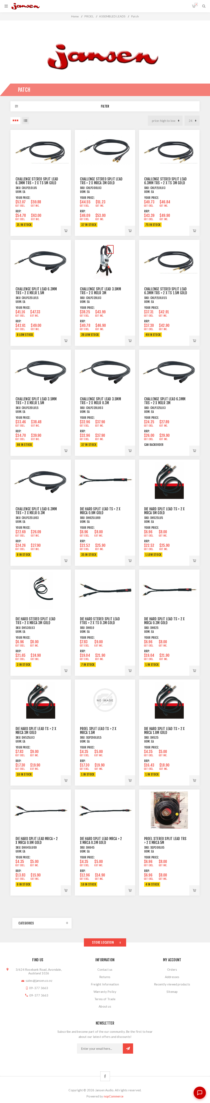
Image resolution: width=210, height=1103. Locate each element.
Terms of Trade (104, 999)
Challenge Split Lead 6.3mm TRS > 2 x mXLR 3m (164, 401)
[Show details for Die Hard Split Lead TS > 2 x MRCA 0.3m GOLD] (169, 590)
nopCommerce (114, 1096)
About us (105, 1006)
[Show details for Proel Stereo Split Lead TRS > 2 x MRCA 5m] (169, 810)
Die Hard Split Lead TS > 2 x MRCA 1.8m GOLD (164, 731)
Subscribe (128, 1048)
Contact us (105, 969)
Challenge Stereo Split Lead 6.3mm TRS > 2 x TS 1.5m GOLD (165, 291)
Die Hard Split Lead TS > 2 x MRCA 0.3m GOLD (164, 621)
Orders (172, 969)
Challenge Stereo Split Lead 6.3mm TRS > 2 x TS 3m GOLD (165, 181)
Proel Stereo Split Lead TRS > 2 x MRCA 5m (165, 841)
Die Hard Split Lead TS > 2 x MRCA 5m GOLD (164, 511)
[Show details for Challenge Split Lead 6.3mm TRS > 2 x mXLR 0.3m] (41, 480)
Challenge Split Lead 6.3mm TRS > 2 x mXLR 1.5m (36, 291)
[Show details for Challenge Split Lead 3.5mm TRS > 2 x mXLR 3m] (105, 260)
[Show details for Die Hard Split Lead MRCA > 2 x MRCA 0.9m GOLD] (41, 810)
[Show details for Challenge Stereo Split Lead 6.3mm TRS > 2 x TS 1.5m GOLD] (169, 260)
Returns (104, 977)
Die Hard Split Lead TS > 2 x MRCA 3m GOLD (36, 731)
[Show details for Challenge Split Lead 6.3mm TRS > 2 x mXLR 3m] (169, 370)
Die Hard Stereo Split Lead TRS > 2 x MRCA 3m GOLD (35, 621)
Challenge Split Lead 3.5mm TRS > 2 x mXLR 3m (100, 291)
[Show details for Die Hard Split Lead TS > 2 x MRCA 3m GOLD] (41, 700)
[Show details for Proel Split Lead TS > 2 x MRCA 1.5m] (105, 700)
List (25, 120)
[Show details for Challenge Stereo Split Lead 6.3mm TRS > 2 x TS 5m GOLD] (41, 150)
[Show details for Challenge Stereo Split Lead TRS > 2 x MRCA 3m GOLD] (105, 150)
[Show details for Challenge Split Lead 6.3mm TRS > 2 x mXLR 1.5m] (41, 260)
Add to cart (66, 231)
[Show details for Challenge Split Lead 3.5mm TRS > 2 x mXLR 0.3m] (105, 370)
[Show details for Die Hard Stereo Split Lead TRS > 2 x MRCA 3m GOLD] (41, 590)
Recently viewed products (172, 984)
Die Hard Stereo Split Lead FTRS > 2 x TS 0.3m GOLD (100, 621)
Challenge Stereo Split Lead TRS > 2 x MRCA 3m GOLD (101, 181)
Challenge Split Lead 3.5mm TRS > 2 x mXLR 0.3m (100, 401)
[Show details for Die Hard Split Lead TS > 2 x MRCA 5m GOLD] (169, 480)
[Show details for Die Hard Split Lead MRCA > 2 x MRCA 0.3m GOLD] (105, 810)
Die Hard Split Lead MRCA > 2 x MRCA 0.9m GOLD (37, 841)
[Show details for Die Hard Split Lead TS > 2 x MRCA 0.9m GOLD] (105, 480)
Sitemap (172, 991)
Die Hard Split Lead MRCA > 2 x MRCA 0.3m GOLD (101, 841)
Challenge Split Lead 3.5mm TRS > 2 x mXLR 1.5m (36, 401)
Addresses (172, 977)
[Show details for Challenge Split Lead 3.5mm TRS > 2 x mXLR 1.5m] (41, 370)
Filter (105, 106)
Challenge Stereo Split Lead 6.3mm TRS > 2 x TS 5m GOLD (37, 181)
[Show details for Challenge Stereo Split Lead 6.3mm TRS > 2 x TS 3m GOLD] (169, 150)
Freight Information (105, 984)
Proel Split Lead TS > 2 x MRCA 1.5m (98, 731)
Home (75, 16)
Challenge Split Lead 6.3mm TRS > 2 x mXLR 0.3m (36, 511)
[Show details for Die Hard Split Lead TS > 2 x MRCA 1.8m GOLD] (169, 700)
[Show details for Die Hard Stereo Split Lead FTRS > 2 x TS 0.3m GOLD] (105, 590)
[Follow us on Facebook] (105, 1076)
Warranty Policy (105, 991)
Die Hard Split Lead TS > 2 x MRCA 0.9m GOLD (100, 511)
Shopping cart (196, 4)
